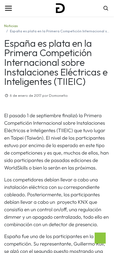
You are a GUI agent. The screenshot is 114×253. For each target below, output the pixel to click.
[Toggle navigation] (8, 8)
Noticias (11, 26)
